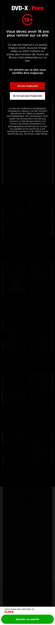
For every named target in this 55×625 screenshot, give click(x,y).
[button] (27, 619)
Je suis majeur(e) (27, 86)
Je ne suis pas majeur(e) (27, 95)
